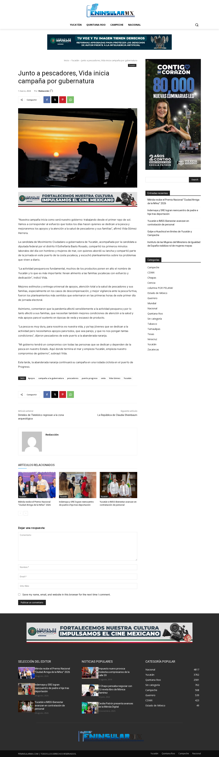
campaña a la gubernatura (51, 378)
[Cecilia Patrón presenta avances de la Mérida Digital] (90, 708)
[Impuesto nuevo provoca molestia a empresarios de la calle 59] (90, 673)
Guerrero (152, 298)
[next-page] (26, 513)
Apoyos (31, 378)
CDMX (150, 272)
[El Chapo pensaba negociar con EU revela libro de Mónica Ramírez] (90, 690)
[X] (54, 99)
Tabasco (152, 323)
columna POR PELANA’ (160, 287)
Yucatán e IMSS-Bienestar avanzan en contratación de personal (168, 223)
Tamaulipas (153, 329)
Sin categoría (154, 318)
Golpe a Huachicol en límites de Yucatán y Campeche (169, 233)
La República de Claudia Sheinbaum (117, 415)
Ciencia (151, 282)
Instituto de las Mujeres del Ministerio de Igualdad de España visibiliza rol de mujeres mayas (173, 244)
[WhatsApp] (70, 99)
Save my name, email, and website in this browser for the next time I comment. (66, 594)
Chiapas (151, 277)
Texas (150, 334)
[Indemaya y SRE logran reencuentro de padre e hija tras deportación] (77, 485)
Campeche (153, 267)
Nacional (152, 308)
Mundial (151, 303)
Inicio (66, 60)
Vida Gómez (114, 378)
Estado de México (157, 293)
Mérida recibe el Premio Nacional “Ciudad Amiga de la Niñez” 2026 (173, 201)
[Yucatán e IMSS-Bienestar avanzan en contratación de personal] (118, 485)
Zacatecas (153, 349)
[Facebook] (46, 99)
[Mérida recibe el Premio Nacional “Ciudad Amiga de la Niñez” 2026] (37, 485)
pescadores (72, 378)
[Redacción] (52, 91)
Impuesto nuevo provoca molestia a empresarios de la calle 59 (114, 672)
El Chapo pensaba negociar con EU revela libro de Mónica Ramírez (115, 689)
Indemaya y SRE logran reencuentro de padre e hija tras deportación (172, 212)
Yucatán (75, 60)
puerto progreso (90, 378)
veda (103, 378)
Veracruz (152, 339)
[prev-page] (20, 513)
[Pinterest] (62, 99)
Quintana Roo (155, 313)
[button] (197, 25)
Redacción (43, 91)
